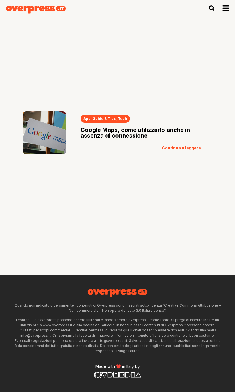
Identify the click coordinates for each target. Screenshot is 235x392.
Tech (122, 118)
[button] (211, 8)
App (87, 118)
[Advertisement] (117, 59)
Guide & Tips (104, 118)
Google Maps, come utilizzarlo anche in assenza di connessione (135, 132)
